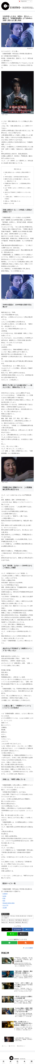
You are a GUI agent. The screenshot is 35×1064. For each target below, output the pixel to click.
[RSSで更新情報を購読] (26, 942)
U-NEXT (5, 893)
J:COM (5, 907)
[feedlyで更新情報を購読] (9, 942)
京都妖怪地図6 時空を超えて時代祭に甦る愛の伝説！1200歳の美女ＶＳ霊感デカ (17, 916)
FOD (4, 898)
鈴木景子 (25, 922)
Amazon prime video (8, 903)
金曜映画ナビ (6, 914)
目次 (15, 169)
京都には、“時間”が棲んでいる (12, 201)
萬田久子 (26, 920)
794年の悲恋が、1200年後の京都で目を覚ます (17, 176)
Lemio (4, 896)
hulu (4, 900)
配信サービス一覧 (9, 203)
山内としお (5, 920)
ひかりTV (5, 905)
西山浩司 (12, 922)
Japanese (24, 1)
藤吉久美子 (5, 922)
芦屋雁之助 (19, 920)
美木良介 (12, 920)
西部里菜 (19, 922)
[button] (23, 934)
